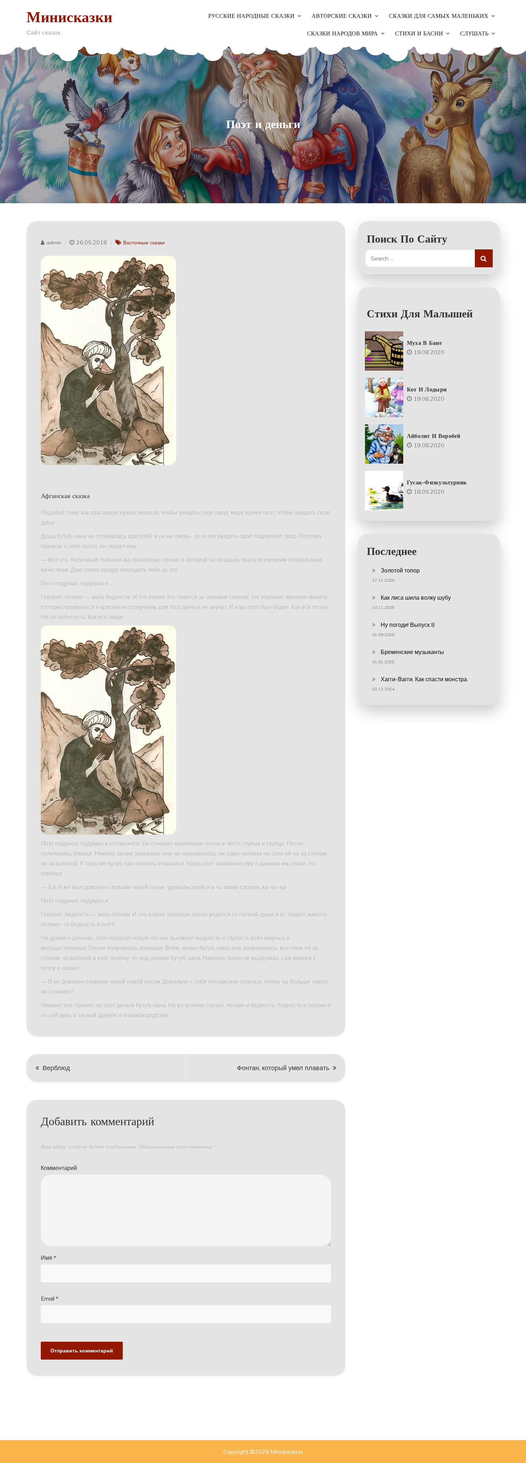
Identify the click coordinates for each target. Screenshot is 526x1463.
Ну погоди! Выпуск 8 (408, 624)
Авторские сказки (342, 16)
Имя (48, 1257)
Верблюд (56, 1068)
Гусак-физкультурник (437, 482)
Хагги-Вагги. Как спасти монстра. (424, 679)
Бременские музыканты (412, 651)
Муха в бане (424, 342)
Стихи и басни (419, 34)
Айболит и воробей (434, 435)
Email (49, 1298)
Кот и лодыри (427, 389)
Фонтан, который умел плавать (283, 1068)
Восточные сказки (144, 242)
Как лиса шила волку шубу (416, 597)
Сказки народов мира (342, 34)
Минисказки (69, 17)
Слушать (474, 34)
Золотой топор (400, 570)
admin (53, 242)
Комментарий (59, 1167)
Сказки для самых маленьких (438, 16)
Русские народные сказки (251, 16)
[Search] (484, 258)
